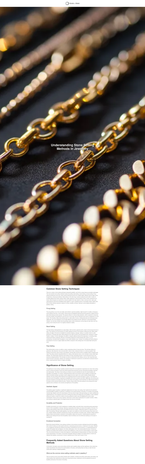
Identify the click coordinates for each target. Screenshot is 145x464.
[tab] (72, 455)
